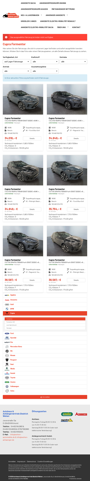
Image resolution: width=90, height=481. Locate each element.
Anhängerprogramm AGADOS (34, 9)
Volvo (12, 391)
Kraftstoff (35, 57)
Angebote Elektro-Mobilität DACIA (37, 27)
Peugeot (13, 360)
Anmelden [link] (46, 397)
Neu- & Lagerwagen (30, 15)
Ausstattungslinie (38, 66)
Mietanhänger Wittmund (63, 9)
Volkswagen (14, 386)
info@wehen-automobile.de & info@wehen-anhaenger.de (15, 437)
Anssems (13, 300)
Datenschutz (31, 461)
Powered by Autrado (75, 478)
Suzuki (12, 373)
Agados (13, 295)
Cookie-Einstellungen (45, 461)
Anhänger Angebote (55, 15)
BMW (12, 309)
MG (11, 351)
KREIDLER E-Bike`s (28, 21)
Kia (11, 342)
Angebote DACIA (28, 3)
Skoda (12, 369)
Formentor (9, 319)
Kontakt (76, 27)
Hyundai (13, 338)
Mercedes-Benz (16, 346)
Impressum (21, 461)
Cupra (12, 313)
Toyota (12, 378)
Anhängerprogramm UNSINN (52, 3)
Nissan (12, 355)
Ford (12, 333)
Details (32, 138)
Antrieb (6, 66)
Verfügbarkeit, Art (10, 57)
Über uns (61, 27)
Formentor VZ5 (10, 322)
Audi (12, 304)
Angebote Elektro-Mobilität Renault (57, 21)
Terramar (9, 328)
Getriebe (63, 57)
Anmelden (12, 461)
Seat (12, 364)
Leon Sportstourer (11, 325)
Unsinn (12, 382)
